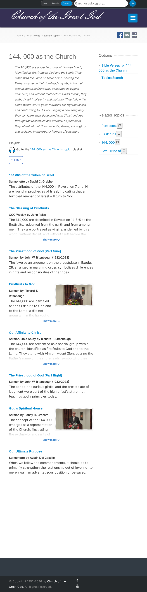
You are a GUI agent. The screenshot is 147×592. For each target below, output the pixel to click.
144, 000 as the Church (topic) (51, 149)
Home (37, 35)
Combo (66, 3)
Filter (17, 160)
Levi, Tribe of (111, 151)
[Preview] (119, 126)
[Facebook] (77, 581)
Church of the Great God (54, 16)
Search (55, 3)
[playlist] (12, 149)
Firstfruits (108, 134)
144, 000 (108, 142)
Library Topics (52, 35)
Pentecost (109, 126)
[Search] (132, 3)
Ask (45, 3)
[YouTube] (77, 586)
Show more (50, 239)
